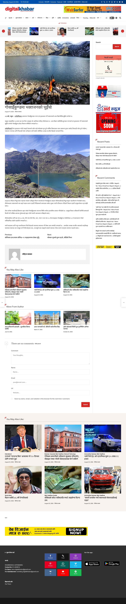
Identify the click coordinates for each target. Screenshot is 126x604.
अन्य (98, 18)
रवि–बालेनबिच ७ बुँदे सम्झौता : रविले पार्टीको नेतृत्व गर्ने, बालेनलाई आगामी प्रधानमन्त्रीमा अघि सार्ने (108, 200)
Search (98, 42)
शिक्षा (47, 18)
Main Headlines (60, 454)
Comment (14, 351)
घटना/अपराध (65, 18)
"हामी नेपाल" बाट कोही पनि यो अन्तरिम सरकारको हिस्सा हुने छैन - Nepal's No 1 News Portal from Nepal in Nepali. (107, 209)
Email (13, 378)
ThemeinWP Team (84, 601)
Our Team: (8, 584)
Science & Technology (70, 454)
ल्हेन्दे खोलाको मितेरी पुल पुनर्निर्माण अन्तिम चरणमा (75, 327)
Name (13, 368)
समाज (26, 18)
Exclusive (53, 2)
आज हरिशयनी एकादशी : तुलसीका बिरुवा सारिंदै (17, 327)
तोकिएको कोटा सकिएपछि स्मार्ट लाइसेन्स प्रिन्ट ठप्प (81, 29)
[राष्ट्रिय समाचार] (14, 254)
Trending (85, 18)
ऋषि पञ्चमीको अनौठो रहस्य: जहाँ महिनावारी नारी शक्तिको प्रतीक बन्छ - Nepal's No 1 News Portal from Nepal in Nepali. (107, 221)
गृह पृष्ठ (10, 18)
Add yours (38, 343)
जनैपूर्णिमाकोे (8, 128)
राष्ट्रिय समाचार (18, 111)
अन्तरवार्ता (72, 18)
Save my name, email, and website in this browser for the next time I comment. (42, 399)
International (8, 454)
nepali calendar (101, 78)
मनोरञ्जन (40, 18)
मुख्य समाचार (19, 18)
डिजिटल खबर (18, 462)
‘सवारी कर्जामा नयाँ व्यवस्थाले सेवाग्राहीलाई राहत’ (108, 30)
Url (12, 388)
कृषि (53, 18)
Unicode (41, 2)
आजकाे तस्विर (77, 2)
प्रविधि (59, 18)
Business (47, 454)
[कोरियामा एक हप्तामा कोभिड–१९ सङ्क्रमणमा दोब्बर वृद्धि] (2, 302)
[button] (3, 31)
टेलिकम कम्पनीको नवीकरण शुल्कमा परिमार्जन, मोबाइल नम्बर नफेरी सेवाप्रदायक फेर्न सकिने (15, 292)
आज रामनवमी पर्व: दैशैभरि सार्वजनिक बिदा (47, 326)
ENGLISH (84, 2)
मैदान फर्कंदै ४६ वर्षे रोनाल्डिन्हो (51, 29)
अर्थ (33, 18)
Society (55, 495)
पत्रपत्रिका (70, 2)
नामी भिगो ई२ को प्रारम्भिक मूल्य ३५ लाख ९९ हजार (25, 29)
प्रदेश (64, 2)
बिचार (77, 18)
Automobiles (87, 454)
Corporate (52, 454)
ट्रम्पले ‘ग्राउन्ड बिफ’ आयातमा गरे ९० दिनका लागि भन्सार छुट (22, 457)
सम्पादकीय (47, 2)
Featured (59, 2)
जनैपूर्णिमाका (18, 116)
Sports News (8, 495)
